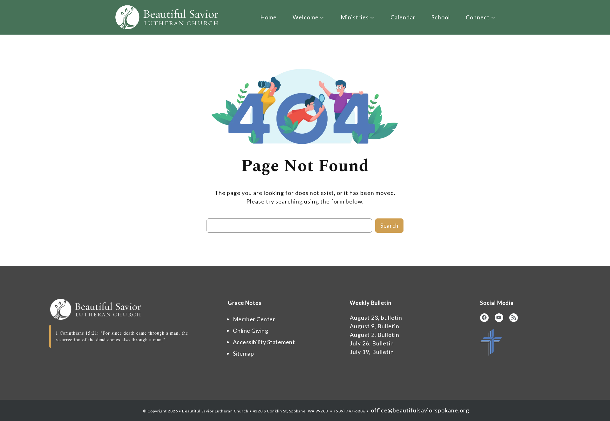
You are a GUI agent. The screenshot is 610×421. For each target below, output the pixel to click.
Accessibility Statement (264, 341)
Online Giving (250, 330)
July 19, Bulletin (372, 351)
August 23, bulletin (376, 317)
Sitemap (243, 353)
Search (389, 225)
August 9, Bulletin (374, 326)
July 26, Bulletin (372, 343)
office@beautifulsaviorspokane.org (419, 410)
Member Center (254, 319)
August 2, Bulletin (374, 334)
